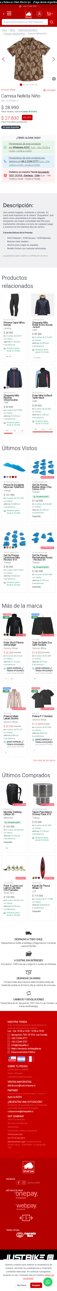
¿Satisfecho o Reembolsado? (20, 1077)
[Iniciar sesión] (39, 14)
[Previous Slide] (3, 59)
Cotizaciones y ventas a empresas (22, 1130)
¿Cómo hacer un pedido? (18, 1069)
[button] (28, 59)
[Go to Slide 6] (36, 85)
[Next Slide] (53, 59)
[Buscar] (51, 22)
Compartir (51, 90)
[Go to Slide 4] (30, 85)
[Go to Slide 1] (21, 85)
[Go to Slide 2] (24, 85)
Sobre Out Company (16, 1119)
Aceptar (36, 1285)
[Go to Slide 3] (27, 85)
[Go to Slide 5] (33, 85)
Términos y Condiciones (18, 1123)
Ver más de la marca (44, 760)
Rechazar (21, 1285)
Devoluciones (13, 1127)
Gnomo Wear (8, 89)
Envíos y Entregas (15, 1073)
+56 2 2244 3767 (30, 6)
